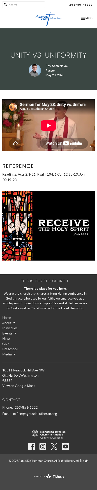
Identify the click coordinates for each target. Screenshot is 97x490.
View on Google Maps (18, 386)
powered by (46, 480)
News (6, 339)
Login (84, 461)
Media (7, 354)
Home (6, 318)
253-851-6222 (80, 4)
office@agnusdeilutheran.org (35, 414)
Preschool (10, 349)
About (7, 323)
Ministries (10, 328)
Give (5, 344)
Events (7, 333)
